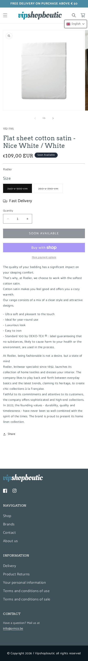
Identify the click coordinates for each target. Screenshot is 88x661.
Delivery (9, 566)
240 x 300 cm (19, 189)
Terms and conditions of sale (26, 599)
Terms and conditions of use (26, 591)
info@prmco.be (13, 628)
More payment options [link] (44, 257)
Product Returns (16, 574)
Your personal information (24, 583)
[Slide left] (34, 118)
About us (10, 541)
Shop (7, 516)
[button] (5, 15)
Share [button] (11, 434)
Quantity (8, 211)
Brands (9, 524)
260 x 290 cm (50, 189)
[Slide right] (53, 118)
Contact (9, 533)
